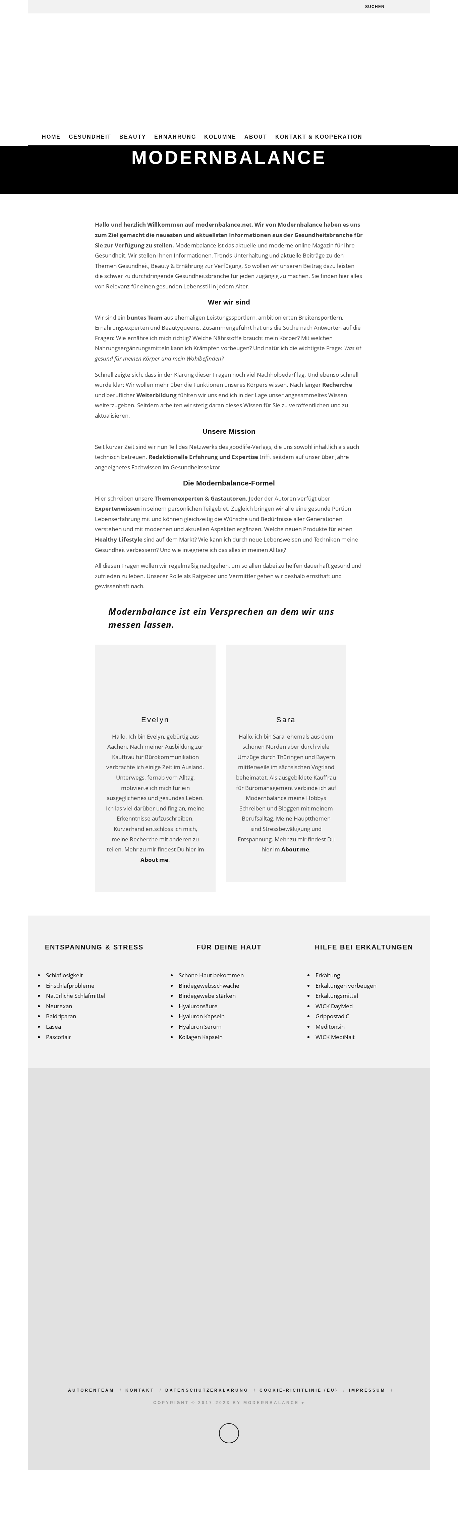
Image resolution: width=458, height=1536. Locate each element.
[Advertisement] (229, 79)
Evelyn (155, 719)
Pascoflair (58, 1037)
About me (154, 860)
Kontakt (139, 1390)
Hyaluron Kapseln (202, 1016)
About (255, 137)
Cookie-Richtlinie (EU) (299, 1390)
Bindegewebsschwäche (209, 985)
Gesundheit (90, 137)
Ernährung (175, 137)
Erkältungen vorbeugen (346, 985)
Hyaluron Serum (200, 1026)
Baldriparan (61, 1016)
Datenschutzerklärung (206, 1390)
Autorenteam (91, 1390)
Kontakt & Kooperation (318, 137)
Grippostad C (332, 1016)
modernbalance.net (223, 224)
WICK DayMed (334, 1006)
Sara (286, 719)
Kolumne (220, 137)
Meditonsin (330, 1026)
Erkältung (328, 975)
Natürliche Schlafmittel (75, 995)
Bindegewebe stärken (207, 995)
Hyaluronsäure (198, 1006)
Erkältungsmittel (337, 995)
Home (51, 137)
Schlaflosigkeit (64, 975)
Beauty (132, 137)
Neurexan (59, 1006)
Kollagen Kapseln (201, 1037)
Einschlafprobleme (70, 985)
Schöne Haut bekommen (211, 975)
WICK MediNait (335, 1037)
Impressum (367, 1390)
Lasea (53, 1026)
